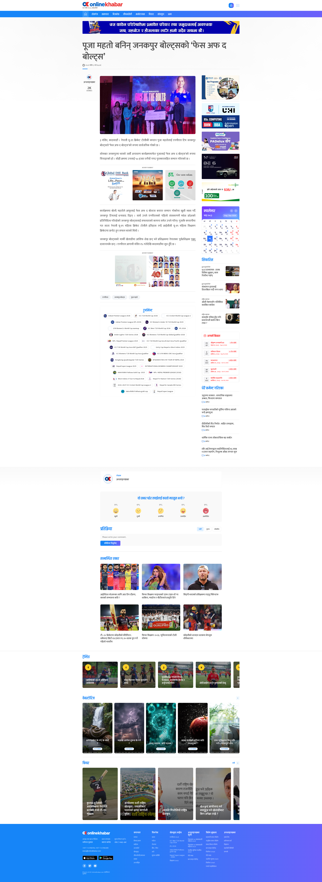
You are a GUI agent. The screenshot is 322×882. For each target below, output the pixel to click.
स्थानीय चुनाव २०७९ (212, 859)
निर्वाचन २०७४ (210, 852)
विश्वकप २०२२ (174, 861)
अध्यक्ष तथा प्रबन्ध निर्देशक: (90, 839)
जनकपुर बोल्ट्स (119, 297)
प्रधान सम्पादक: (106, 839)
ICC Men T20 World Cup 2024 (177, 841)
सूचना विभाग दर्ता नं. (120, 839)
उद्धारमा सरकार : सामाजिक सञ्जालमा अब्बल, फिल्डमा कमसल (217, 397)
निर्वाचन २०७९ (210, 863)
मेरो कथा (190, 856)
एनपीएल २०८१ (174, 837)
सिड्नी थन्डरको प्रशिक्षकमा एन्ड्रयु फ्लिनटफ (200, 595)
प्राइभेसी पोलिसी (229, 848)
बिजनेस (116, 14)
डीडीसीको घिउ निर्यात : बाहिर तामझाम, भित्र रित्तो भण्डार (218, 425)
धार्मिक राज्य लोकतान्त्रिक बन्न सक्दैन (217, 438)
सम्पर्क (226, 852)
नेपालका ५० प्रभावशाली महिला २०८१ (195, 840)
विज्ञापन (226, 844)
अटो (153, 852)
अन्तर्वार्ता (136, 848)
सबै (233, 763)
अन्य (170, 14)
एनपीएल (105, 297)
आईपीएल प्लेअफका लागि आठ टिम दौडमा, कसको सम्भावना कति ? (118, 596)
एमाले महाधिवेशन (211, 866)
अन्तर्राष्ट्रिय (137, 863)
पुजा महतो (134, 297)
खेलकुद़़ (136, 852)
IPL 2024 (173, 846)
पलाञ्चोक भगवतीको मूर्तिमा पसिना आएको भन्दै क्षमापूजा (219, 411)
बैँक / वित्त (155, 848)
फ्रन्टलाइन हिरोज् (193, 859)
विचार (151, 14)
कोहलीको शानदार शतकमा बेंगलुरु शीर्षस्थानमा (197, 636)
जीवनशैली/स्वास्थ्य (139, 855)
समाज (135, 837)
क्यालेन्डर (209, 211)
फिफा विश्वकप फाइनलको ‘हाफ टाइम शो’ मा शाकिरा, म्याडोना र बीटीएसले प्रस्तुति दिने (160, 596)
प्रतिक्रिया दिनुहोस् (110, 543)
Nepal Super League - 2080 (177, 856)
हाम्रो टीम (226, 837)
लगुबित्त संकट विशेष (212, 841)
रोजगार (154, 844)
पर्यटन (153, 841)
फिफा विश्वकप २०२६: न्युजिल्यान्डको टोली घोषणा (159, 636)
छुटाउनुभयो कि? (206, 267)
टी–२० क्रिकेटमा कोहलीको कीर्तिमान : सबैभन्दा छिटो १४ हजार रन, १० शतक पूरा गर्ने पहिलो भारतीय (119, 638)
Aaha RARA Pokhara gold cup (177, 851)
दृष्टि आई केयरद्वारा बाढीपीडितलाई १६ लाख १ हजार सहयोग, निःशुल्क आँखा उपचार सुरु (219, 450)
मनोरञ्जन (140, 14)
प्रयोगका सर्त (228, 841)
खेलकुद (161, 14)
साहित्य (136, 844)
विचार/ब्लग (137, 841)
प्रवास (135, 859)
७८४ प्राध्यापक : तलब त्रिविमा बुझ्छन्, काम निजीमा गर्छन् (211, 273)
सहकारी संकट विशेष (212, 837)
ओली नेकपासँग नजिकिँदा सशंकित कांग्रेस (212, 303)
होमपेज (95, 14)
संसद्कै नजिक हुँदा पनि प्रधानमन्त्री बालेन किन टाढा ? (211, 320)
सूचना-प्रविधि (156, 855)
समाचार (105, 14)
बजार (153, 837)
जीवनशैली (127, 14)
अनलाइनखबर (89, 82)
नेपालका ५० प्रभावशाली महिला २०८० (195, 845)
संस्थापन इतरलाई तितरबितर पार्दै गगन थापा (212, 288)
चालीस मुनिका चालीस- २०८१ (195, 851)
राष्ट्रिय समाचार (205, 299)
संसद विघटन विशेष (211, 844)
